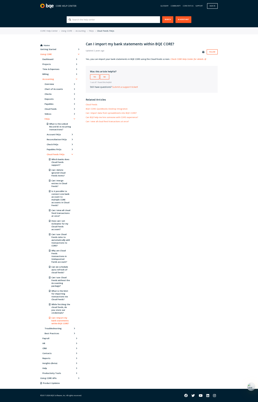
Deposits (49, 99)
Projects (46, 64)
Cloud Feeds (51, 109)
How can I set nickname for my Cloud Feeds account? (59, 225)
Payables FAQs (54, 149)
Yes (95, 77)
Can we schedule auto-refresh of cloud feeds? (59, 269)
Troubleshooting (53, 328)
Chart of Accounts (54, 89)
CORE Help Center (49, 30)
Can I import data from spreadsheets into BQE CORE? (111, 113)
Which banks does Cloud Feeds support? (60, 162)
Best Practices (52, 333)
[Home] (47, 6)
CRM (44, 348)
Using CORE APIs (48, 378)
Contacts (47, 353)
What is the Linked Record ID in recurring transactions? (60, 126)
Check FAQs (52, 144)
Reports (46, 358)
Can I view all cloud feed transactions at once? (60, 213)
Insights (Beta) (49, 363)
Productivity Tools (51, 373)
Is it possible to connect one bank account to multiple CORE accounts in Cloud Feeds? (60, 198)
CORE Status (188, 6)
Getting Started (48, 49)
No (104, 77)
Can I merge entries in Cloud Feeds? (59, 183)
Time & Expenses (50, 69)
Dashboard (47, 59)
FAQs (91, 30)
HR (43, 343)
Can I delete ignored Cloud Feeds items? (58, 173)
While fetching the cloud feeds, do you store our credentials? (60, 308)
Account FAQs (54, 134)
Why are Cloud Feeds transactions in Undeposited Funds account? (59, 256)
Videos (48, 113)
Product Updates (51, 383)
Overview (49, 84)
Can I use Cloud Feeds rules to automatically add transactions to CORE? (60, 240)
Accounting (81, 30)
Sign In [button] (212, 6)
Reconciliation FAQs (57, 139)
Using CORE (66, 30)
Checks (48, 94)
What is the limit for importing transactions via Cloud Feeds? (59, 295)
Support (199, 6)
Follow (212, 52)
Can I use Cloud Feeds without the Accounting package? (60, 281)
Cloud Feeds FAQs (105, 30)
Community (176, 6)
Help (44, 368)
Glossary (164, 6)
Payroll (45, 338)
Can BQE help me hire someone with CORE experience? (112, 117)
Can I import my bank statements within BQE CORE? (60, 320)
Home (47, 45)
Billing (45, 74)
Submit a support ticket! (125, 86)
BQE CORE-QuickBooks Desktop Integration (107, 108)
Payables (49, 104)
